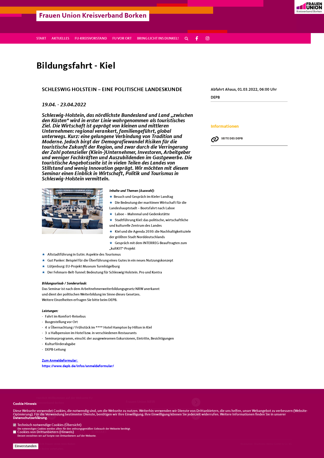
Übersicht (72, 425)
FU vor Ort (122, 38)
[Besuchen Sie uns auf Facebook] (196, 38)
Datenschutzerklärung (30, 418)
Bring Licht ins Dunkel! (158, 38)
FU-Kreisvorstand (91, 38)
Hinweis (66, 432)
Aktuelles (60, 38)
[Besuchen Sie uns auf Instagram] (207, 38)
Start (41, 38)
